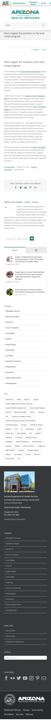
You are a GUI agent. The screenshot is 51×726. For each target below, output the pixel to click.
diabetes (8, 429)
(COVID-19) (9, 399)
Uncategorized (11, 383)
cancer (32, 412)
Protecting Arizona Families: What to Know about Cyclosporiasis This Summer (30, 291)
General (34, 167)
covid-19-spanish (12, 328)
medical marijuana (22, 442)
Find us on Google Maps (13, 502)
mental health (37, 442)
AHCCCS (27, 399)
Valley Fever (10, 458)
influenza (9, 437)
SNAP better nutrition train (30, 71)
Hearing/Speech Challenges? (15, 519)
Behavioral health (20, 412)
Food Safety (10, 333)
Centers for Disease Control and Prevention (20, 421)
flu (22, 429)
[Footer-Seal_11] (24, 695)
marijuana (9, 442)
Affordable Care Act (13, 311)
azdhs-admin (10, 167)
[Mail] (44, 678)
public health (10, 450)
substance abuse (32, 450)
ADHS (19, 399)
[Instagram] (31, 678)
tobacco (8, 454)
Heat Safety (10, 350)
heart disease (21, 433)
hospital (38, 433)
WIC (19, 458)
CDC (7, 416)
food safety (30, 429)
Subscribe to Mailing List (15, 642)
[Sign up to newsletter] (32, 238)
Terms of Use (10, 636)
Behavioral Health (12, 316)
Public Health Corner (13, 378)
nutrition (9, 446)
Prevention (8, 170)
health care (9, 433)
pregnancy (41, 446)
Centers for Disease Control (21, 416)
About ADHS (10, 630)
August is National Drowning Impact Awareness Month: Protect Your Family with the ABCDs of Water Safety (29, 259)
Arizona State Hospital (37, 408)
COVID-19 (9, 322)
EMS (16, 429)
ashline (8, 412)
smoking (21, 450)
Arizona (35, 399)
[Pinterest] (37, 678)
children (24, 425)
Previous (36, 49)
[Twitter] (19, 678)
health (39, 429)
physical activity (28, 446)
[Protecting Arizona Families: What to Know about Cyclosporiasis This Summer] (9, 290)
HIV (30, 433)
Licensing (9, 355)
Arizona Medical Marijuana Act (16, 408)
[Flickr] (12, 678)
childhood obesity (12, 425)
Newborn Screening (13, 361)
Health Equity (11, 344)
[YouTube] (25, 678)
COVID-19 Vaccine (36, 425)
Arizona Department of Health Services (19, 404)
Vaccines (37, 454)
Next (43, 49)
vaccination (18, 454)
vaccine (28, 454)
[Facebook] (6, 678)
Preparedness (11, 367)
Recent (15, 250)
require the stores (39, 147)
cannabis (41, 412)
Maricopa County (31, 437)
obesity (17, 446)
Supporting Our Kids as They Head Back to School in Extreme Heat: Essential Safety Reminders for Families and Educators (29, 275)
